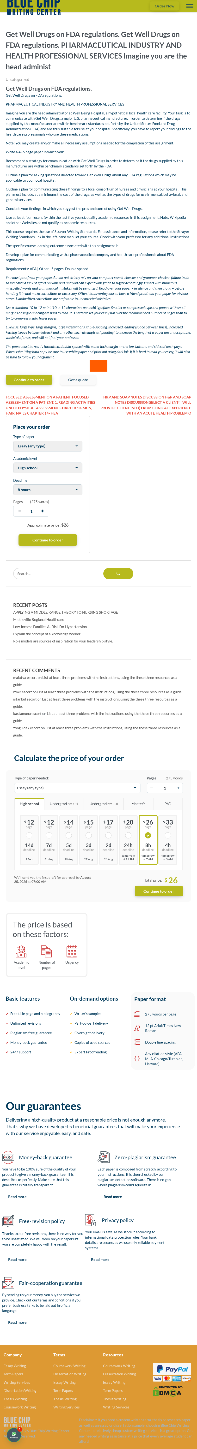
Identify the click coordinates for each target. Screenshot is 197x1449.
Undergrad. (64, 804)
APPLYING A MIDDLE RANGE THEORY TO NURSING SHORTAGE (65, 612)
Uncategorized (17, 79)
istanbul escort (25, 699)
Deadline (20, 480)
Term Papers (13, 1374)
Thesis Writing (15, 1399)
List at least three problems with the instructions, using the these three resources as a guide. (109, 692)
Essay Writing (15, 1366)
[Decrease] (151, 787)
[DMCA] (168, 1391)
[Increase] (178, 787)
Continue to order (29, 379)
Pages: (152, 778)
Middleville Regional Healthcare (38, 619)
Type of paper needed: (31, 778)
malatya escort (25, 677)
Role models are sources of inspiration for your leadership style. (63, 641)
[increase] (42, 511)
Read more (17, 1196)
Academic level (25, 458)
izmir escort (22, 692)
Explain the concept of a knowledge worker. (47, 634)
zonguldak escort (26, 728)
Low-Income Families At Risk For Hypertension (50, 626)
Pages (18, 501)
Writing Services (17, 1382)
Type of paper (24, 436)
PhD (168, 804)
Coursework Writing (20, 1407)
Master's (138, 804)
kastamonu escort (27, 713)
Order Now (164, 6)
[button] (14, 1435)
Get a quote (78, 379)
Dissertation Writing (20, 1390)
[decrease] (20, 511)
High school (29, 804)
